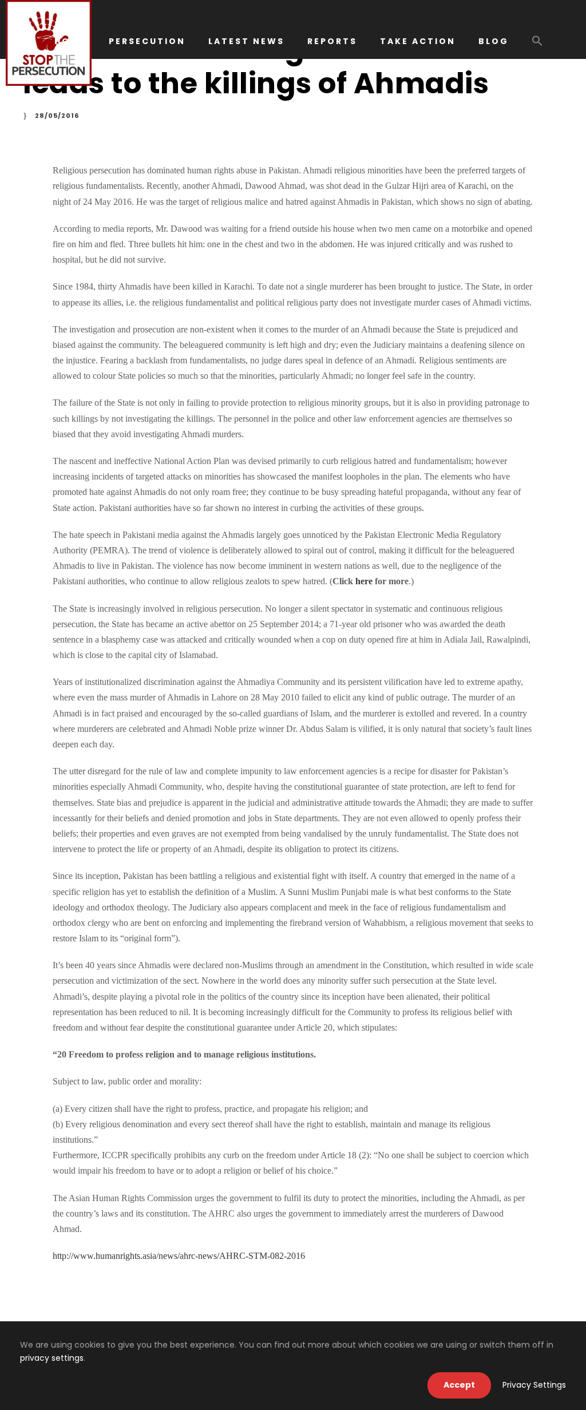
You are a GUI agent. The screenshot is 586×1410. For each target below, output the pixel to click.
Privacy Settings (534, 1385)
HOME (70, 41)
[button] (537, 46)
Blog (493, 41)
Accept (459, 1385)
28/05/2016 (57, 115)
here (364, 581)
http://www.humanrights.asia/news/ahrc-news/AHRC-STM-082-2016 (179, 1256)
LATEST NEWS (246, 41)
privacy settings (52, 1358)
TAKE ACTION (418, 41)
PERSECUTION (147, 41)
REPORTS (332, 41)
